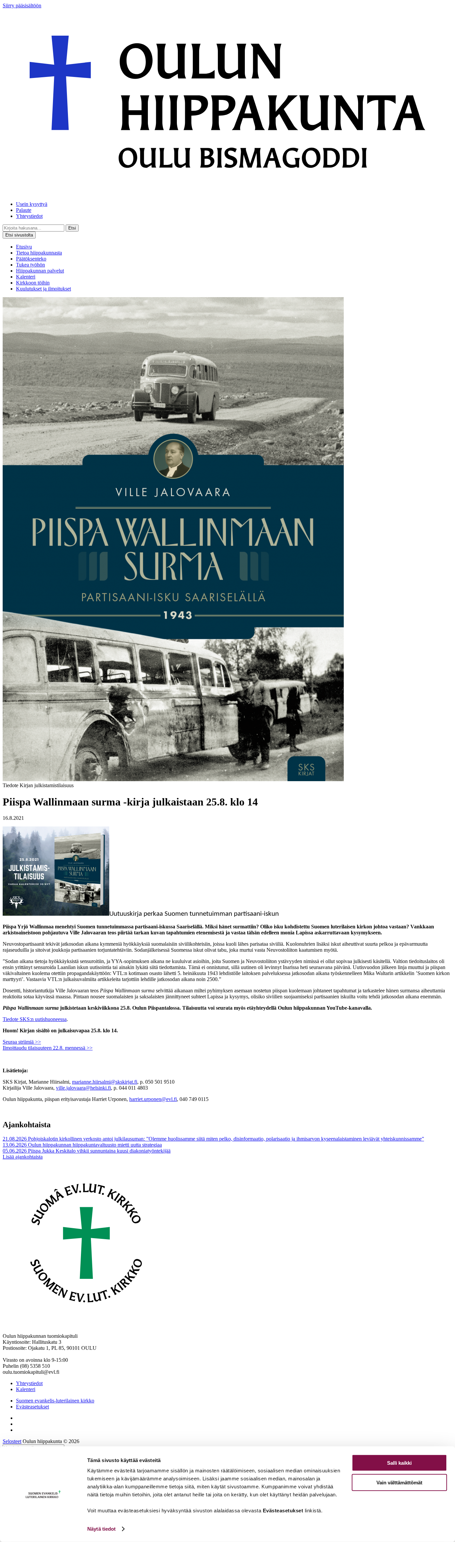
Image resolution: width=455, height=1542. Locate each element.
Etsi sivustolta (19, 235)
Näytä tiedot (101, 1529)
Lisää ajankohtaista (23, 1157)
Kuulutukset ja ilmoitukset (43, 288)
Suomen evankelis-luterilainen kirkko (55, 1400)
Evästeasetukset (32, 1406)
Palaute (23, 210)
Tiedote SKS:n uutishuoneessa (35, 1019)
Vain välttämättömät (399, 1482)
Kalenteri (25, 276)
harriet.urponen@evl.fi (153, 1099)
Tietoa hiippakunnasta (39, 253)
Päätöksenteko (31, 258)
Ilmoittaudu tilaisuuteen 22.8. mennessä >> (48, 1048)
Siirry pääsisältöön (22, 5)
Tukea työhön (30, 264)
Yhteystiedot (29, 216)
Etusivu (24, 247)
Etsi (72, 228)
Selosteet (12, 1441)
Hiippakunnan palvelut (40, 270)
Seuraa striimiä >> (22, 1042)
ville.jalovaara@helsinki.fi (83, 1088)
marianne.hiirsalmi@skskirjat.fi (104, 1082)
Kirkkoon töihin (33, 282)
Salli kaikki (399, 1463)
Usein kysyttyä (31, 204)
